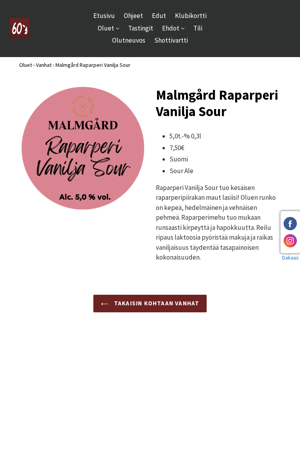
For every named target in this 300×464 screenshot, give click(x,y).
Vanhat (44, 64)
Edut (159, 15)
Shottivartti (171, 40)
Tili (197, 28)
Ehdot (175, 27)
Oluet (110, 27)
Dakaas (290, 257)
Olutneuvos (128, 40)
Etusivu (104, 15)
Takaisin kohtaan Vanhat (156, 303)
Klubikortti (191, 15)
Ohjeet (133, 15)
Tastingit (140, 28)
